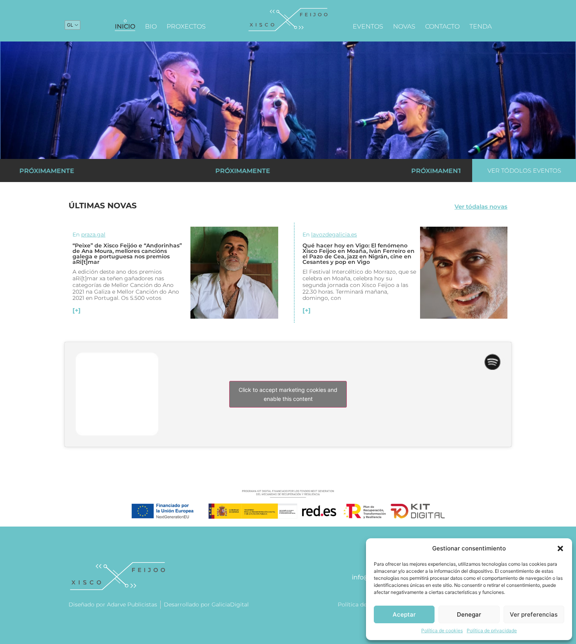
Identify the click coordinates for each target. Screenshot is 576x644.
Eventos (368, 26)
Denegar (469, 614)
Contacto (442, 26)
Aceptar (404, 614)
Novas (404, 26)
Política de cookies (442, 630)
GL (70, 25)
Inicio (125, 26)
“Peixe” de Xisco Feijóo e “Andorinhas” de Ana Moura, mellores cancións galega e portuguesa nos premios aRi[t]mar (127, 253)
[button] (560, 548)
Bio (151, 26)
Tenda (480, 26)
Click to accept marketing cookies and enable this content (288, 394)
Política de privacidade (492, 630)
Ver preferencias (534, 614)
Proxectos (186, 26)
